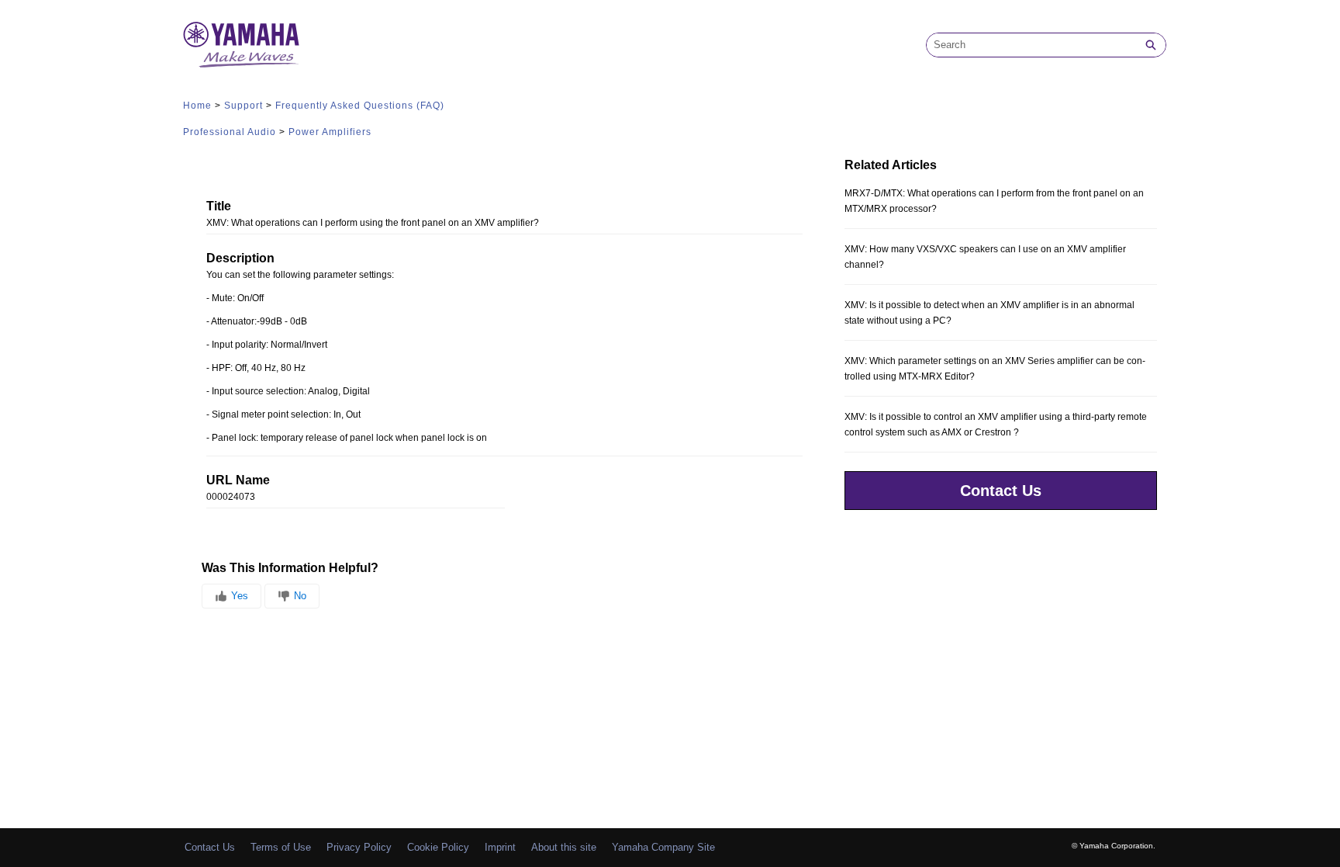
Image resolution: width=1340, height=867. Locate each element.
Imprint (500, 847)
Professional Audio (229, 132)
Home (197, 105)
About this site (563, 847)
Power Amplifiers (329, 132)
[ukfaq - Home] (241, 45)
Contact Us (1000, 490)
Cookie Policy (438, 847)
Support (243, 105)
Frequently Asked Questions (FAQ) (359, 105)
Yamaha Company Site (663, 847)
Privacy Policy (359, 847)
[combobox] (1031, 45)
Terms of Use (280, 847)
